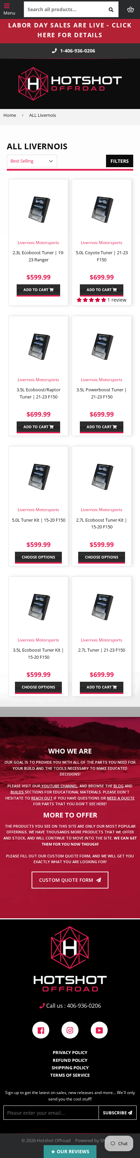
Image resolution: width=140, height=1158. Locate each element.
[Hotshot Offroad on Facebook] (40, 1029)
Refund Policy (70, 1060)
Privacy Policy (70, 1052)
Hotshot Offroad (54, 1140)
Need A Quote (121, 797)
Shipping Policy (70, 1068)
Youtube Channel (58, 785)
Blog (118, 785)
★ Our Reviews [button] (70, 1151)
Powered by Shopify (95, 1140)
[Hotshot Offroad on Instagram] (70, 1029)
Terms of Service (70, 1075)
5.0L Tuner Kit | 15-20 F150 (38, 520)
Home (9, 115)
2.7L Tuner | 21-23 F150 (101, 650)
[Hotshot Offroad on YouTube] (99, 1029)
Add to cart (36, 289)
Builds (18, 791)
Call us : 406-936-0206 (73, 1005)
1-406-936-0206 (77, 50)
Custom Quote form (66, 880)
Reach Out (42, 797)
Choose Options (38, 557)
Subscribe (115, 1113)
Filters (119, 161)
